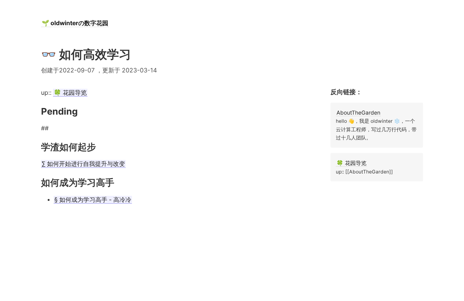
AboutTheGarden (358, 112)
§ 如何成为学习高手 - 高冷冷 (92, 199)
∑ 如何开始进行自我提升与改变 (83, 164)
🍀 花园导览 (70, 92)
